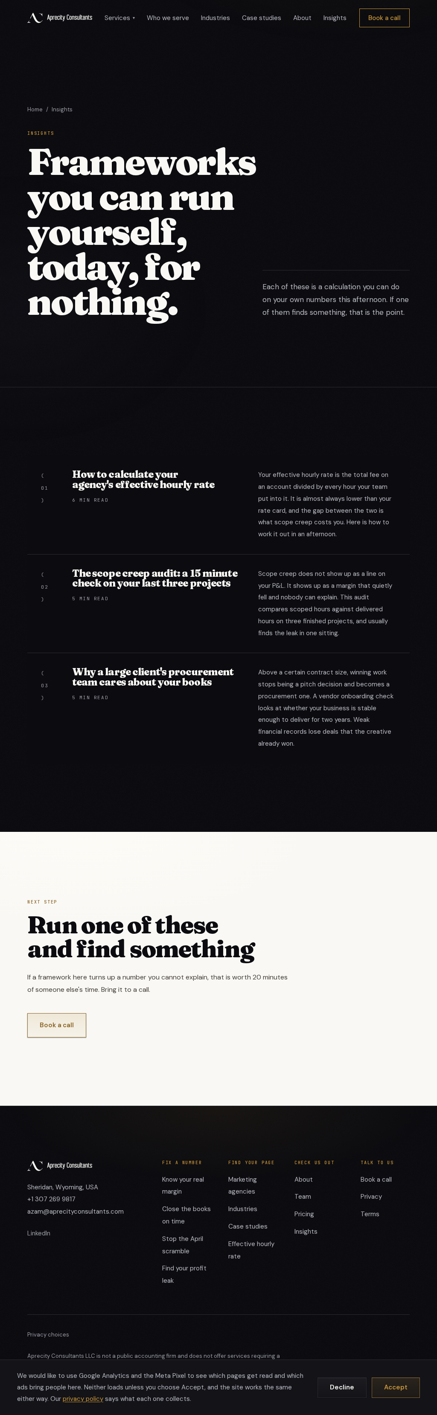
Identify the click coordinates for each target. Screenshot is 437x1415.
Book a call (384, 18)
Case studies (261, 18)
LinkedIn (38, 1233)
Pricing (304, 1214)
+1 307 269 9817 (51, 1199)
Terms (370, 1214)
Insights (335, 18)
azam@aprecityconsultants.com (75, 1211)
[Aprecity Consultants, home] (59, 18)
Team (302, 1196)
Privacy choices (48, 1334)
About (302, 18)
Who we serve (168, 18)
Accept (396, 1387)
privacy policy (83, 1399)
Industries (215, 18)
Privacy (371, 1196)
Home (35, 109)
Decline (342, 1387)
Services (120, 18)
